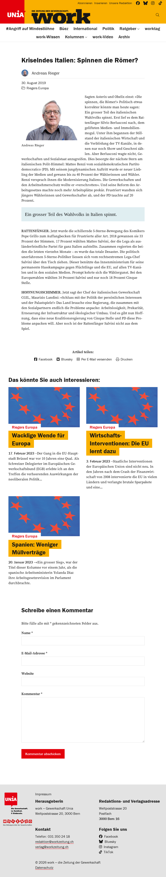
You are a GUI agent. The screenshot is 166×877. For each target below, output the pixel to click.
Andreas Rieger (46, 73)
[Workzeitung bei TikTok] (160, 3)
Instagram (111, 847)
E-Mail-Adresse (34, 653)
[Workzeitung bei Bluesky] (145, 3)
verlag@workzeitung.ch (52, 847)
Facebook (111, 836)
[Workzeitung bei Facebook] (138, 3)
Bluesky (110, 841)
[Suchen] (157, 15)
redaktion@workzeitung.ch (54, 841)
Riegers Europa (38, 88)
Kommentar (31, 693)
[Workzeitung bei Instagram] (152, 3)
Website (27, 673)
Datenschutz (44, 867)
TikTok (108, 852)
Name (27, 633)
